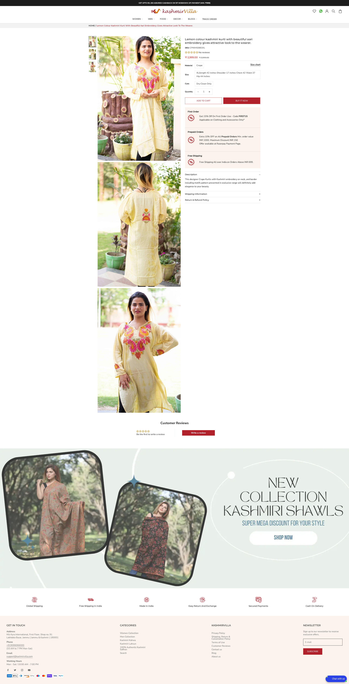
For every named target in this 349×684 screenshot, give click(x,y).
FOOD (163, 19)
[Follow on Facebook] (8, 670)
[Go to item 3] (92, 66)
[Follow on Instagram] (22, 670)
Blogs (191, 19)
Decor (177, 19)
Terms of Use (218, 642)
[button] (192, 52)
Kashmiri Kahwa (128, 640)
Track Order (209, 19)
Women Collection (129, 633)
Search (123, 653)
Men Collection (127, 636)
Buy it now (242, 100)
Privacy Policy (218, 633)
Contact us (217, 649)
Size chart (255, 64)
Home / (93, 25)
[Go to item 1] (92, 41)
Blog (214, 653)
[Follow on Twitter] (15, 670)
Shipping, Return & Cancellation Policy (221, 637)
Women (136, 19)
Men (150, 19)
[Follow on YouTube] (29, 670)
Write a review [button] (198, 432)
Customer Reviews (221, 645)
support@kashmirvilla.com (20, 656)
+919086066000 (15, 645)
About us (216, 656)
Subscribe (312, 651)
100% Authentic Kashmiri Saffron (132, 648)
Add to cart (203, 100)
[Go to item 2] (92, 54)
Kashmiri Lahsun (128, 643)
